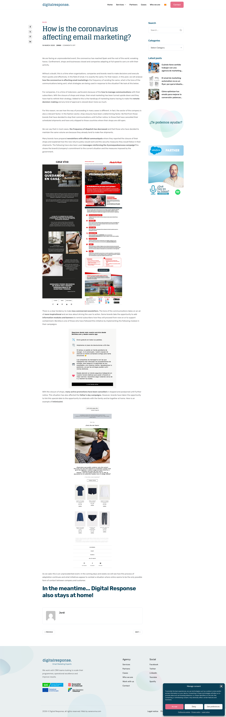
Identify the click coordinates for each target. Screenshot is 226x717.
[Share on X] (30, 32)
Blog (44, 22)
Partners (133, 5)
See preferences (213, 707)
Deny (194, 707)
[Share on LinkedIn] (30, 42)
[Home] (55, 4)
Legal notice (206, 712)
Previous (49, 632)
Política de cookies (184, 712)
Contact (177, 4)
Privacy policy (195, 712)
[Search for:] (166, 30)
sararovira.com (94, 711)
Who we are (155, 5)
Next (137, 632)
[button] (221, 686)
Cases (143, 5)
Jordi (58, 45)
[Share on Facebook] (30, 27)
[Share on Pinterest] (30, 37)
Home (110, 5)
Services (120, 5)
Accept (174, 707)
